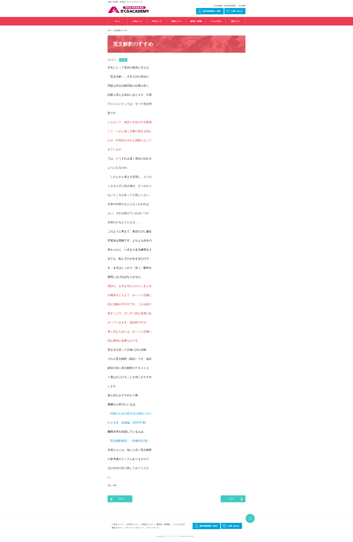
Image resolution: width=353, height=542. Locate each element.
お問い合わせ (233, 526)
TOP (109, 30)
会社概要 (242, 6)
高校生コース (176, 21)
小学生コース (137, 21)
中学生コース (157, 21)
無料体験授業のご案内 (212, 11)
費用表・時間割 (196, 21)
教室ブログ (235, 21)
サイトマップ (153, 528)
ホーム (117, 21)
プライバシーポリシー (134, 528)
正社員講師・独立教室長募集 (225, 6)
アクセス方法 (216, 21)
